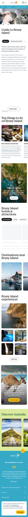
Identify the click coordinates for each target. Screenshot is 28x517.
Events (15, 219)
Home (2, 6)
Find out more (15, 505)
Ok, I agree (20, 512)
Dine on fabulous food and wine (9, 143)
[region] (14, 93)
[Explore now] (14, 183)
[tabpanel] (14, 60)
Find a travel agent (13, 400)
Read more (14, 481)
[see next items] (25, 41)
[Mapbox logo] (5, 111)
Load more (14, 359)
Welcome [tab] (5, 41)
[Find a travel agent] (14, 385)
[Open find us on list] (25, 493)
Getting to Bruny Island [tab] (16, 41)
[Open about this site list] (25, 497)
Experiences (23, 219)
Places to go (9, 6)
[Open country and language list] (25, 488)
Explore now (14, 198)
